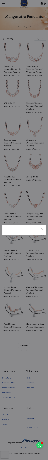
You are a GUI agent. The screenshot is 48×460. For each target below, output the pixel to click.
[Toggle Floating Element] (39, 445)
